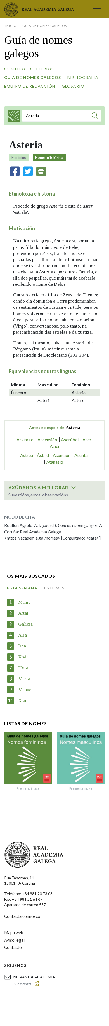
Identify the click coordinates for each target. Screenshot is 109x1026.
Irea (22, 646)
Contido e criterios (29, 68)
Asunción (61, 455)
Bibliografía (82, 77)
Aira (22, 635)
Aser (86, 439)
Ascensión (47, 439)
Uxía (23, 667)
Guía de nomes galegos (32, 77)
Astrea (26, 455)
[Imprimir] (41, 171)
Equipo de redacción (29, 86)
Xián (22, 700)
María (24, 678)
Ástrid (43, 455)
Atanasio (54, 462)
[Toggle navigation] (97, 9)
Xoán (23, 657)
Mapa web (13, 932)
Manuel (25, 689)
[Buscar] (95, 116)
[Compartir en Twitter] (28, 171)
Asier (55, 446)
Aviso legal (14, 940)
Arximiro (25, 439)
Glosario (73, 86)
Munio (24, 602)
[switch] (73, 487)
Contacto (13, 947)
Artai (23, 613)
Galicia (25, 624)
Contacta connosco (22, 916)
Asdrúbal (70, 439)
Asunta (81, 455)
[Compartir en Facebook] (15, 171)
